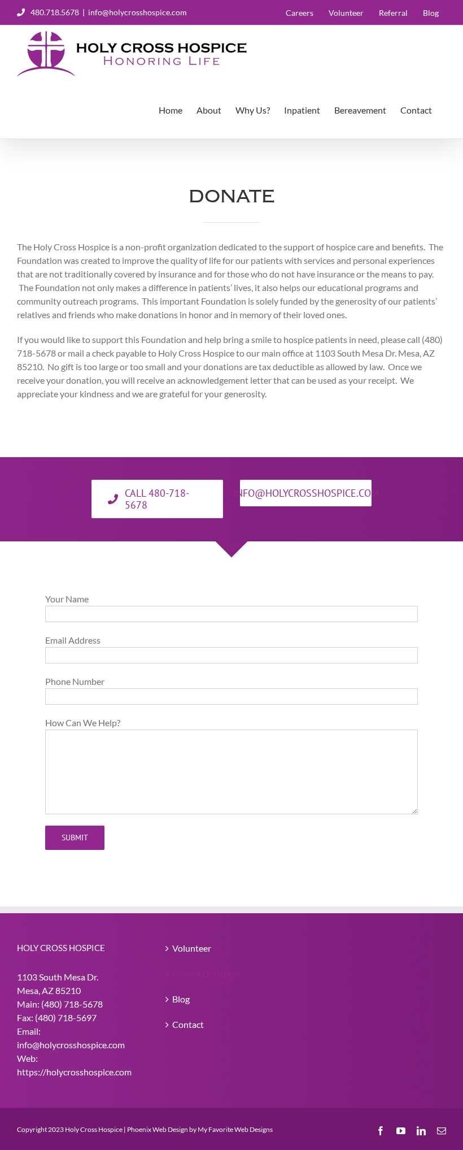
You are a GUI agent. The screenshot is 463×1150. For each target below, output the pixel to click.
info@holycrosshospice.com (137, 12)
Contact (188, 1024)
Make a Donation (205, 973)
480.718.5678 (54, 12)
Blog (181, 998)
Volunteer (191, 948)
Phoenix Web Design (157, 1129)
